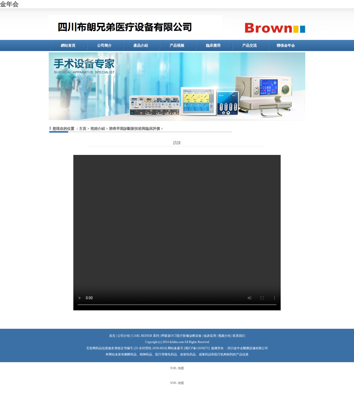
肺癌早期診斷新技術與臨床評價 (134, 129)
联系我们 (239, 336)
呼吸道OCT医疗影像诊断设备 (181, 336)
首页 (112, 336)
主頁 (82, 129)
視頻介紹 (97, 129)
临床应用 (210, 336)
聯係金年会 (286, 45)
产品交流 (249, 45)
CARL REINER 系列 (145, 336)
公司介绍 (123, 336)
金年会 (9, 4)
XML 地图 (177, 368)
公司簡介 (104, 45)
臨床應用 (213, 45)
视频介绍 (224, 336)
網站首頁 (68, 45)
